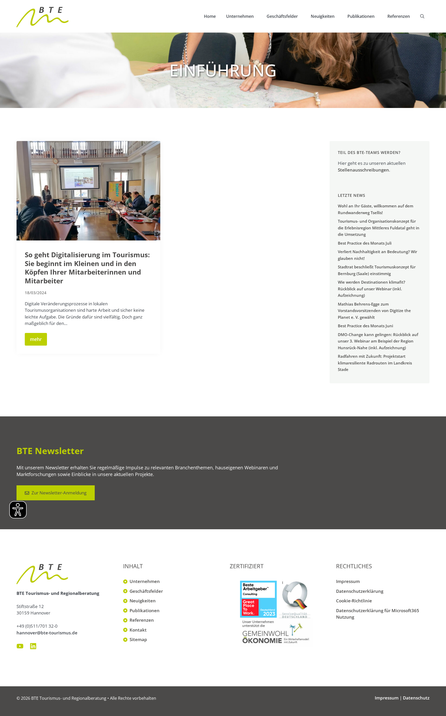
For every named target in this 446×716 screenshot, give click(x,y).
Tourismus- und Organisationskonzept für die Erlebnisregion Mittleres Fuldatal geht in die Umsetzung (378, 228)
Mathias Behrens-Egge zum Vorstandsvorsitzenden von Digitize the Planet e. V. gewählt (374, 310)
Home (210, 16)
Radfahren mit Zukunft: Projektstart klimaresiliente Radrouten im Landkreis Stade (375, 363)
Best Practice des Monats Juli (365, 243)
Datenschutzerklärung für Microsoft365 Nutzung (377, 614)
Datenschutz (416, 698)
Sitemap (138, 639)
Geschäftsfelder (282, 16)
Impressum (348, 581)
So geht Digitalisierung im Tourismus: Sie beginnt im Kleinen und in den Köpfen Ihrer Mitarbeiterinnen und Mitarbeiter (87, 267)
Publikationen (361, 16)
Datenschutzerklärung (359, 591)
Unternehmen (240, 16)
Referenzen (398, 16)
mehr (36, 339)
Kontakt (138, 630)
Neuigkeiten (322, 16)
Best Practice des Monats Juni (365, 325)
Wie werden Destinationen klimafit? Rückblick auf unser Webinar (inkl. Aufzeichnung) (371, 288)
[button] (422, 16)
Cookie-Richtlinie (354, 601)
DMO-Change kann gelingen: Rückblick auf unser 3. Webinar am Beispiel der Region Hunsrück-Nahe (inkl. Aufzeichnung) (378, 341)
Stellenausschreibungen (363, 170)
